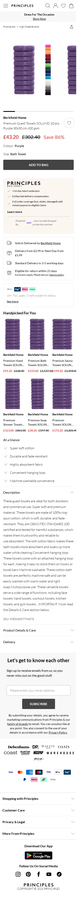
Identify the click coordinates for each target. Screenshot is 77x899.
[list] (38, 16)
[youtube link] (48, 874)
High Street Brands (29, 26)
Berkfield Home (14, 117)
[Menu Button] (5, 5)
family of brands (17, 724)
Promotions (9, 26)
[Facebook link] (38, 874)
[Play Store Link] (38, 855)
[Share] (71, 26)
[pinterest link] (28, 874)
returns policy (56, 274)
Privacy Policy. (58, 732)
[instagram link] (18, 874)
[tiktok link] (59, 874)
